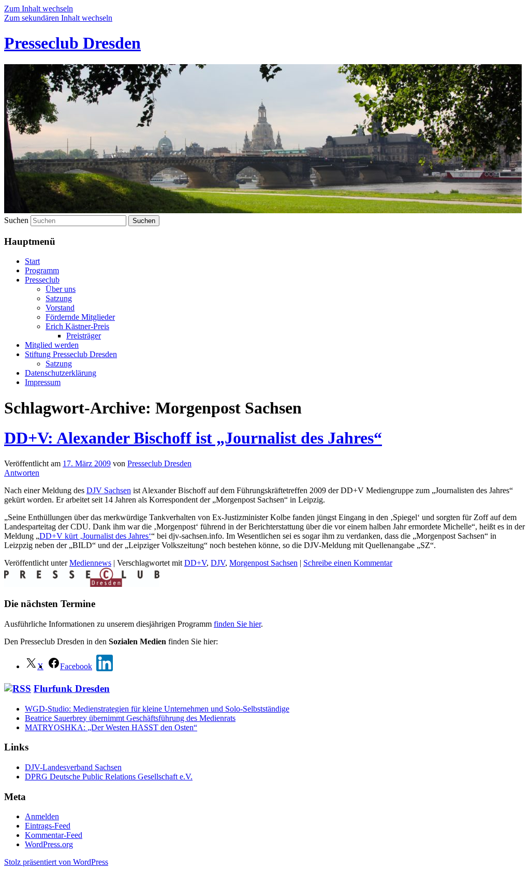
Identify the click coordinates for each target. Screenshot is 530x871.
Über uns (61, 289)
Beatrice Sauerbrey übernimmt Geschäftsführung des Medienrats (130, 718)
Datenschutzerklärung (60, 372)
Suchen (16, 220)
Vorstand (60, 307)
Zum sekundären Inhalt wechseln (58, 17)
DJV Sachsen (108, 490)
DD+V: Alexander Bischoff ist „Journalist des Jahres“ (193, 438)
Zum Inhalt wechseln (38, 8)
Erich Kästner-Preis (77, 326)
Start (32, 261)
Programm (42, 270)
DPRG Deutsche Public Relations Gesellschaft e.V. (109, 776)
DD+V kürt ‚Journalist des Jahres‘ (95, 536)
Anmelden (42, 816)
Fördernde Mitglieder (80, 317)
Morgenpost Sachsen (263, 562)
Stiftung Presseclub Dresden (71, 354)
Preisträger (83, 335)
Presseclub (42, 279)
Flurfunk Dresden (72, 688)
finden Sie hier (237, 623)
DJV (218, 562)
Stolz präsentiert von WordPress (56, 862)
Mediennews (90, 562)
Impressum (43, 382)
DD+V (195, 562)
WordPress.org (49, 844)
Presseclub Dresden (72, 43)
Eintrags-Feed (47, 825)
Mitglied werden (52, 345)
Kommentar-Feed (53, 835)
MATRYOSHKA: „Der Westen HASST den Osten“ (111, 727)
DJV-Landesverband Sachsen (73, 767)
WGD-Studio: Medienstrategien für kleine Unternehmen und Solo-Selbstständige (157, 708)
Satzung (59, 298)
